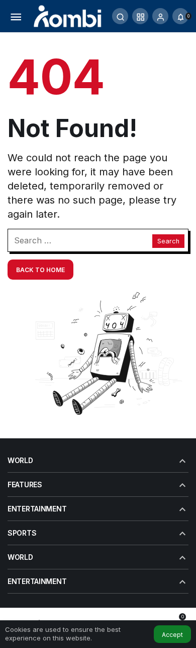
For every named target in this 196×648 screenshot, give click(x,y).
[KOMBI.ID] (68, 15)
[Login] (160, 16)
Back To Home (40, 270)
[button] (140, 16)
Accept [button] (172, 634)
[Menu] (16, 16)
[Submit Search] (120, 16)
